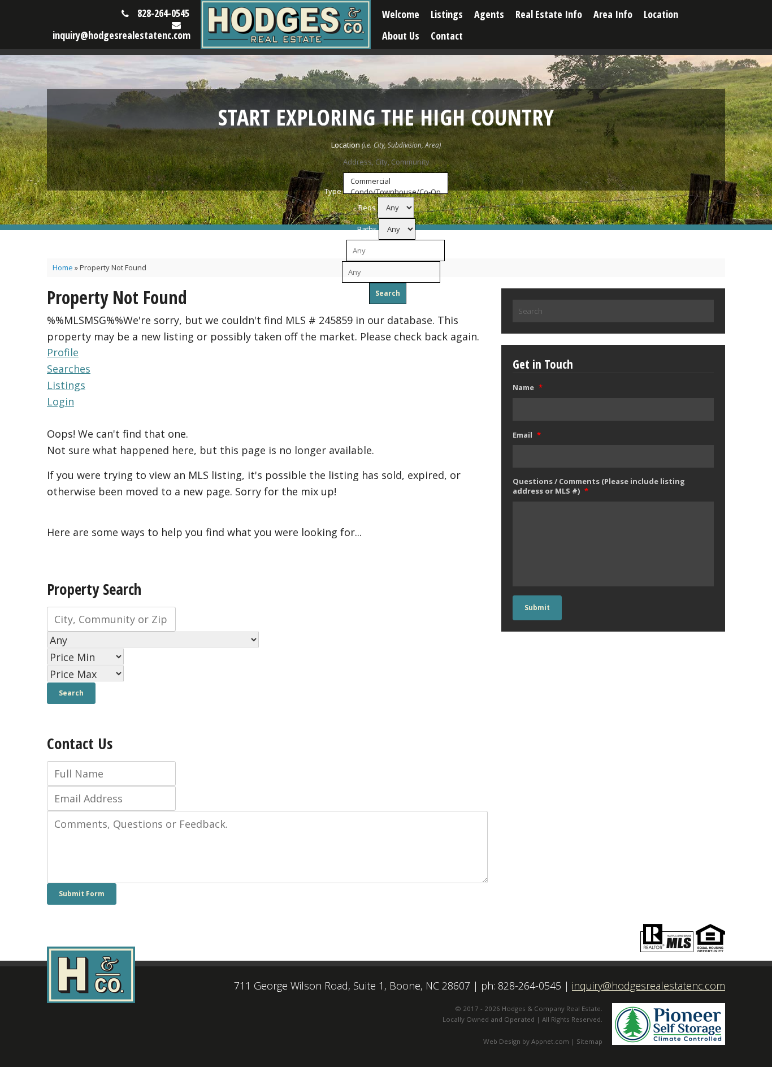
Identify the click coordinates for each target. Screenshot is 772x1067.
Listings (447, 14)
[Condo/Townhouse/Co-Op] (395, 192)
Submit (537, 607)
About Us (400, 35)
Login (60, 401)
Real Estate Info (548, 14)
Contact (447, 35)
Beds (367, 207)
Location (661, 14)
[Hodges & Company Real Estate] (285, 24)
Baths (367, 229)
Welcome (400, 14)
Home (63, 267)
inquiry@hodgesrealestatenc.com (121, 35)
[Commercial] (395, 181)
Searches (68, 368)
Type (332, 191)
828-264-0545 (163, 13)
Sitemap (589, 1041)
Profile (63, 352)
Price (336, 250)
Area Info (612, 14)
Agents (489, 14)
